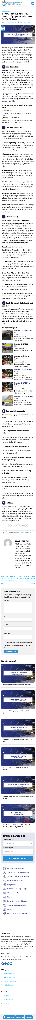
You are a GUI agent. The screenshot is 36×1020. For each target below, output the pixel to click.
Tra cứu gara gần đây (18, 858)
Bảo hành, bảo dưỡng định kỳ (16, 868)
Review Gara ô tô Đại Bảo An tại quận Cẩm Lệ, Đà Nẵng (17, 740)
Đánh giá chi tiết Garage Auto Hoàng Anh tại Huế (17, 684)
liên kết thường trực (8, 534)
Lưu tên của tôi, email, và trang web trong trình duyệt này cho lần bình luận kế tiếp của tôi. (18, 645)
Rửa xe (9, 11)
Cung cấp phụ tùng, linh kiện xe (17, 913)
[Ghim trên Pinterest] (23, 525)
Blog (5, 1007)
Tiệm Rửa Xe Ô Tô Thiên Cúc (23, 396)
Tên (5, 616)
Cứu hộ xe (10, 909)
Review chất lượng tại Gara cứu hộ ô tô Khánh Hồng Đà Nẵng (18, 797)
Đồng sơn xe (11, 885)
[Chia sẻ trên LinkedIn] (26, 525)
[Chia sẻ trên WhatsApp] (9, 525)
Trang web (7, 633)
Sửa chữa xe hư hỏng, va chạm (17, 889)
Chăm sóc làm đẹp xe (14, 893)
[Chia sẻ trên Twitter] (16, 525)
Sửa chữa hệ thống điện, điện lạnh (18, 872)
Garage (4, 11)
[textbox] (18, 843)
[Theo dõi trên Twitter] (8, 963)
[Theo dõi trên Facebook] (2, 963)
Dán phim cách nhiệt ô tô (15, 880)
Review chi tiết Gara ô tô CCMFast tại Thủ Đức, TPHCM (16, 769)
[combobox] (18, 843)
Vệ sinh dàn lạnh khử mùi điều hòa (18, 876)
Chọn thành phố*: (8, 847)
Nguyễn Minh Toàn (25, 22)
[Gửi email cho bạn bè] (19, 525)
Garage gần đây (8, 999)
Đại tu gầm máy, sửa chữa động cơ (18, 901)
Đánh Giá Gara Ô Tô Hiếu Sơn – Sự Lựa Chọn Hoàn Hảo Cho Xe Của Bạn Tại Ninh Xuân (17, 826)
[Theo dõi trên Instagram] (5, 963)
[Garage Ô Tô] (13, 3)
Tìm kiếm (6, 1003)
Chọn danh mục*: (8, 839)
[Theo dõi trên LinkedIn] (11, 963)
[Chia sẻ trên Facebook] (12, 525)
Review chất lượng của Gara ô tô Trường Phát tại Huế (17, 712)
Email (6, 625)
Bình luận (7, 600)
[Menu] (32, 3)
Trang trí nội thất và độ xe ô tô (16, 905)
